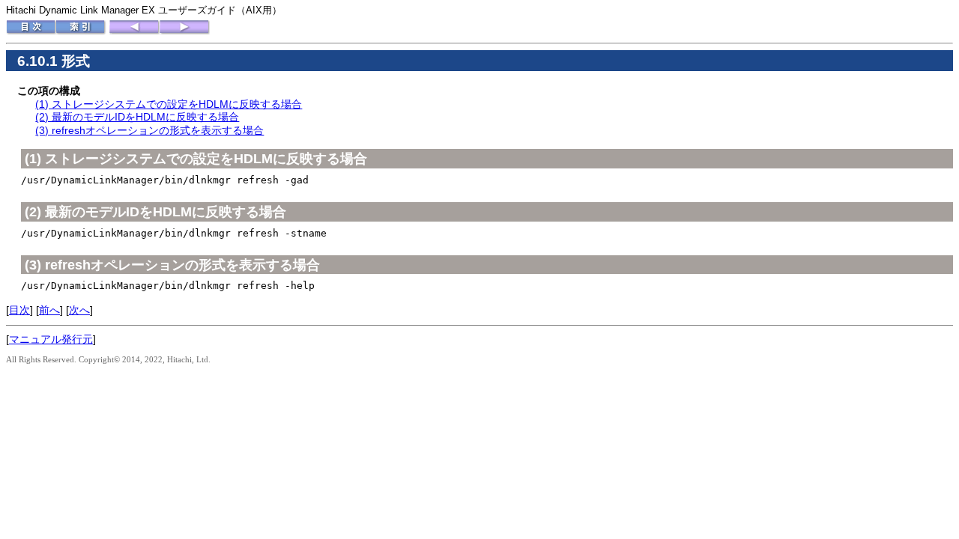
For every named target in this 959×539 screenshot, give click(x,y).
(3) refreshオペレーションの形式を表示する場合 (149, 130)
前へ (49, 310)
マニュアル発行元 (51, 339)
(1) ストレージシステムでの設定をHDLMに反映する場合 (168, 104)
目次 (19, 310)
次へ (79, 310)
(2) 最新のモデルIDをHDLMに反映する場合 (137, 117)
